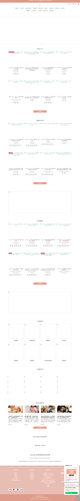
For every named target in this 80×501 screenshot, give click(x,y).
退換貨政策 (32, 474)
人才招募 (15, 477)
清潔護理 (28, 10)
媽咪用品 (57, 8)
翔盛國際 (15, 473)
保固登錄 (31, 473)
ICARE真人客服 (51, 474)
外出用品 (45, 8)
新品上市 (22, 8)
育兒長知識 (45, 10)
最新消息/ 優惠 (28, 8)
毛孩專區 (40, 10)
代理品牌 (16, 8)
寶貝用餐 (51, 8)
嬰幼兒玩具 (34, 10)
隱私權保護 (32, 476)
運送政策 (31, 477)
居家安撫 (62, 8)
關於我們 (51, 10)
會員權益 (31, 478)
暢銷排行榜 (35, 8)
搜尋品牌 (41, 8)
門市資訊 (15, 474)
